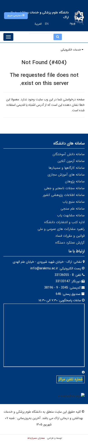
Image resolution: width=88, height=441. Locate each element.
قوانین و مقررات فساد (70, 236)
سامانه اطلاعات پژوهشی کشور (64, 195)
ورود (72, 23)
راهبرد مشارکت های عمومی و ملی (61, 229)
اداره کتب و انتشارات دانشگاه (64, 222)
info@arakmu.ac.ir (44, 268)
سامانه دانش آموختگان (69, 154)
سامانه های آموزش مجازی (66, 174)
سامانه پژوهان (75, 181)
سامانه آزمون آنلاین (71, 161)
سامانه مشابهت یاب (71, 215)
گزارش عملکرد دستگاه (70, 242)
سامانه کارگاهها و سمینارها (67, 168)
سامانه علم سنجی (73, 208)
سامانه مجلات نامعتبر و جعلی (64, 188)
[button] (16, 15)
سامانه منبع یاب (74, 202)
